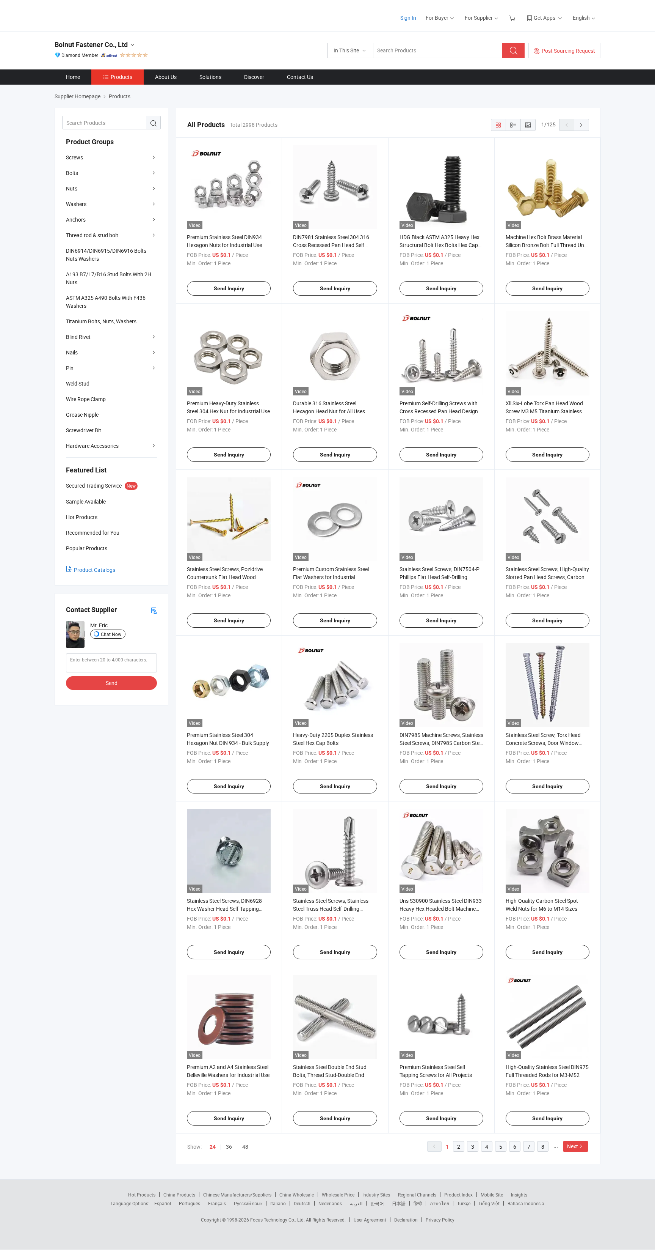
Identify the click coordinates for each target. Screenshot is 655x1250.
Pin (70, 368)
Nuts (71, 188)
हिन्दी (418, 1203)
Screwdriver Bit (83, 430)
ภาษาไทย (439, 1203)
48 (245, 1146)
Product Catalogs (94, 569)
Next (572, 1146)
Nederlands (330, 1203)
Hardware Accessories (92, 445)
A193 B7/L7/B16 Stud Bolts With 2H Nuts (108, 278)
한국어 (377, 1203)
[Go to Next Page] (581, 125)
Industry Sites (376, 1195)
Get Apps (544, 17)
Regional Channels (417, 1195)
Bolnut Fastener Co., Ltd (91, 45)
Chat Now (111, 634)
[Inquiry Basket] (513, 17)
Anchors (76, 219)
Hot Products (141, 1195)
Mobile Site (492, 1195)
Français (217, 1203)
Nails (72, 352)
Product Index (458, 1195)
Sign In (408, 17)
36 (229, 1146)
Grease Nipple (82, 414)
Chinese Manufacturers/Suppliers (237, 1195)
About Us (166, 76)
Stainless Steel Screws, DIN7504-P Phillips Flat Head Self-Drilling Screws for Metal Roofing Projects (439, 577)
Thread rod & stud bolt (92, 235)
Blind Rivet (78, 336)
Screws (74, 157)
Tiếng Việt (489, 1203)
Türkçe (463, 1203)
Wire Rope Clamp (86, 399)
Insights (519, 1195)
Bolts (72, 172)
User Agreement (370, 1220)
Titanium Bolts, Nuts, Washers (101, 321)
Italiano (278, 1203)
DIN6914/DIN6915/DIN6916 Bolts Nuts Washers (106, 254)
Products (121, 76)
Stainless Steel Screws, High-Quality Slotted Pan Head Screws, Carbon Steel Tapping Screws (547, 577)
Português (189, 1203)
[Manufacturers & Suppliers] (103, 15)
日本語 (399, 1203)
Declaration (406, 1220)
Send (112, 682)
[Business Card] (154, 610)
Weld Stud (77, 383)
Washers (76, 204)
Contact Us (300, 76)
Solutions (210, 76)
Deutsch (302, 1203)
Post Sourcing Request (568, 50)
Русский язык (248, 1203)
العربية (356, 1203)
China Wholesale (296, 1195)
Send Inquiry (229, 288)
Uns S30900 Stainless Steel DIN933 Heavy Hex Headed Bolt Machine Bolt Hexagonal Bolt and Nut (441, 908)
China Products (179, 1195)
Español (162, 1203)
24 (213, 1147)
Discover (254, 76)
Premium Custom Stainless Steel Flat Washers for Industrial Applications (331, 577)
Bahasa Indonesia (526, 1203)
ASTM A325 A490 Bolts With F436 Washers (106, 301)
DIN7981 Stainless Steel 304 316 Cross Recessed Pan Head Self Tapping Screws (331, 245)
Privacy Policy (440, 1220)
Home (73, 76)
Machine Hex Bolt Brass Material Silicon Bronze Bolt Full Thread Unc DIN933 (546, 245)
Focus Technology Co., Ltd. (278, 1220)
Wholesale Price (338, 1195)
